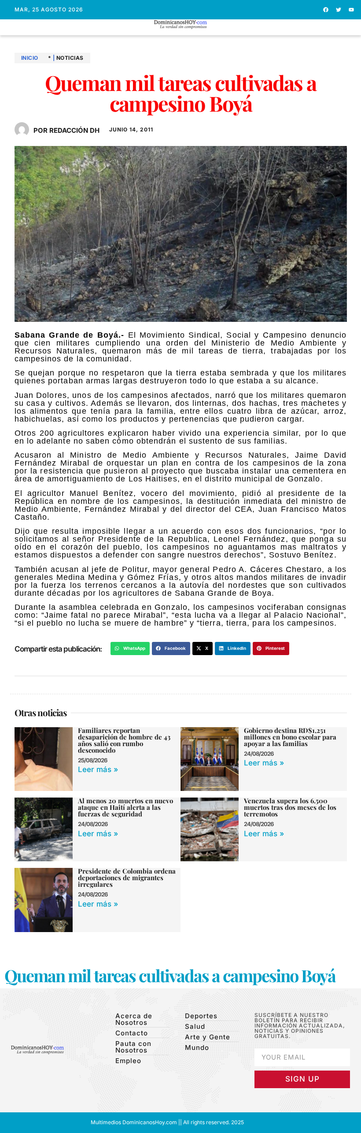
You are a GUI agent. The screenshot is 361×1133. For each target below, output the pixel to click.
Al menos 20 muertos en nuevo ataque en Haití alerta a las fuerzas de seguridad (125, 807)
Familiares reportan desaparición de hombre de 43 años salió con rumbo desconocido (124, 740)
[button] (180, 32)
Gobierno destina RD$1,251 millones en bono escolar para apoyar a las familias (290, 737)
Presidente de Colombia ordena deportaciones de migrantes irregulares (127, 878)
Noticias (70, 58)
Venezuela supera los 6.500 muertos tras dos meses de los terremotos (290, 807)
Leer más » (98, 769)
